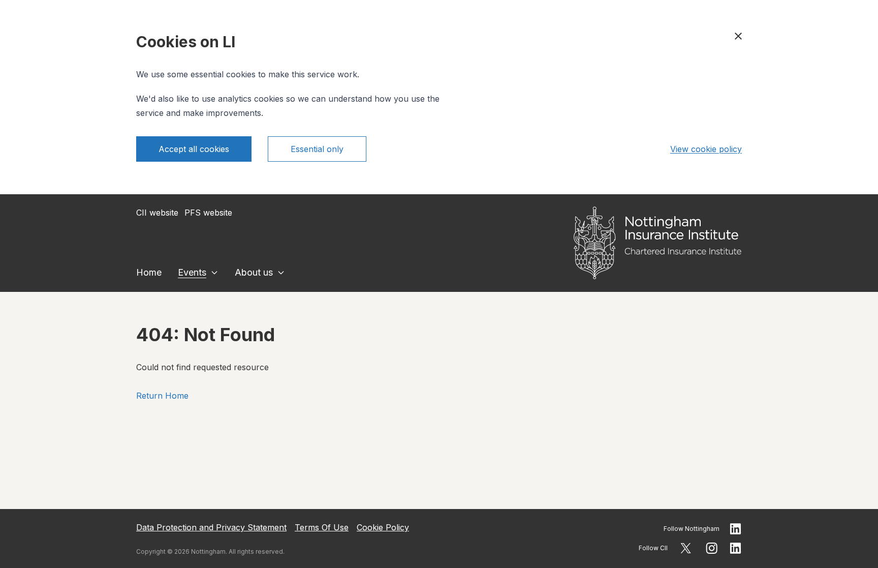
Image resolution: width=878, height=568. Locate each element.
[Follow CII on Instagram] (711, 548)
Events (192, 272)
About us (254, 272)
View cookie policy (706, 149)
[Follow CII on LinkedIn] (736, 548)
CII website (157, 212)
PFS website (208, 212)
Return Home (162, 396)
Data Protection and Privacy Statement (211, 527)
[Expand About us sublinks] (281, 272)
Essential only (317, 149)
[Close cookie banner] (738, 36)
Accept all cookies (194, 149)
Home (149, 272)
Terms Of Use (322, 527)
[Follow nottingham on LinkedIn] (736, 528)
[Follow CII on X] (686, 548)
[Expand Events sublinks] (214, 272)
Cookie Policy (383, 527)
